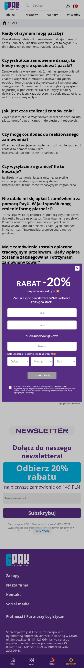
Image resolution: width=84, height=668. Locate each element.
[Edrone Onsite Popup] (42, 334)
